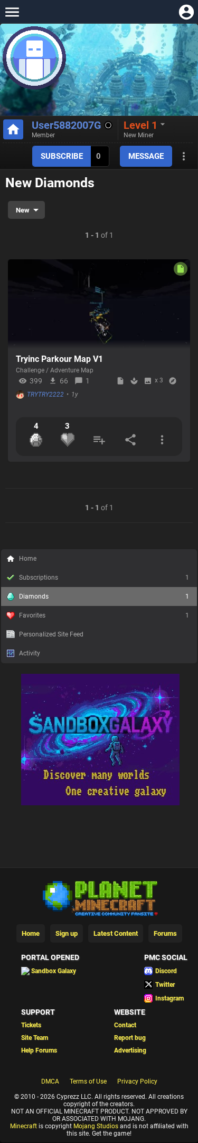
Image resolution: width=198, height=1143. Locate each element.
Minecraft (23, 1126)
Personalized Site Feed (51, 634)
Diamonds (104, 596)
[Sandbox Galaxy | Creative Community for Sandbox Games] (100, 803)
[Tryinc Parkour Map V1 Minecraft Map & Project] (99, 304)
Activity (29, 653)
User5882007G (66, 125)
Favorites (104, 615)
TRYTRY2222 (45, 394)
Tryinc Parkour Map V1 (59, 359)
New (23, 210)
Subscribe (62, 156)
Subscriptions (104, 577)
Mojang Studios (95, 1126)
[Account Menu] (186, 12)
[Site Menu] (12, 12)
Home (27, 558)
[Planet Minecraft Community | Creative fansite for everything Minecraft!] (99, 897)
